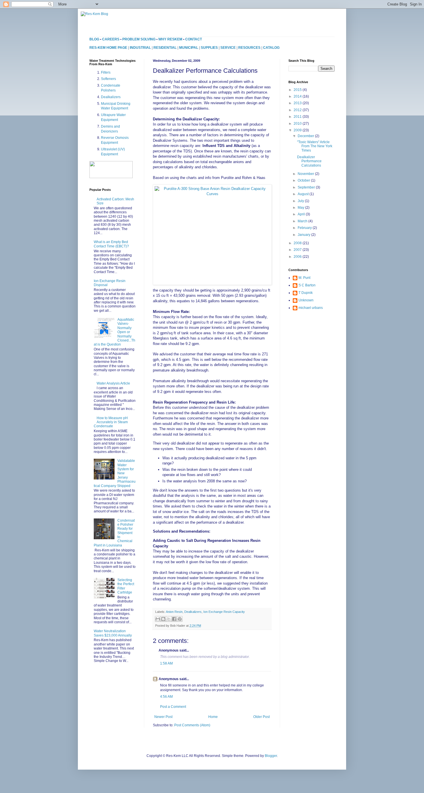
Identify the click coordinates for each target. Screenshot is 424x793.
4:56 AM (166, 697)
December (306, 136)
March (303, 221)
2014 (298, 96)
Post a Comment (173, 707)
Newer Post (163, 717)
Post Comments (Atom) (192, 725)
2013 (298, 103)
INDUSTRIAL (140, 48)
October (304, 180)
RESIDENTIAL (165, 48)
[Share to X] (169, 619)
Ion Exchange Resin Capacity (224, 611)
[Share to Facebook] (174, 619)
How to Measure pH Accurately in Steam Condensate (111, 422)
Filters (105, 72)
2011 (298, 117)
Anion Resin (174, 611)
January (304, 235)
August (303, 194)
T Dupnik (306, 293)
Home (213, 717)
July (301, 201)
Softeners (108, 79)
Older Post (261, 717)
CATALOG (271, 48)
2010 (298, 124)
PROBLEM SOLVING (138, 39)
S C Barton (307, 285)
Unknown (306, 300)
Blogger (271, 756)
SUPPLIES (209, 48)
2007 (298, 250)
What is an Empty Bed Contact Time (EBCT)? (111, 244)
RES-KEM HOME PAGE (108, 48)
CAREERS (110, 39)
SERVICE (228, 48)
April (302, 214)
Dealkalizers (193, 611)
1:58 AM (166, 663)
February (305, 228)
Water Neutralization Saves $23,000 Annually (113, 633)
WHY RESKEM (170, 39)
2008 (298, 243)
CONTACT (193, 39)
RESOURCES (249, 48)
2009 (298, 130)
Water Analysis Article (113, 383)
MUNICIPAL (188, 48)
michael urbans (311, 308)
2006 (298, 257)
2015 (298, 90)
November (306, 174)
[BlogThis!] (163, 619)
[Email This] (158, 619)
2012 (298, 110)
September (307, 187)
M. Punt (304, 278)
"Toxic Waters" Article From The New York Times (314, 146)
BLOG (94, 39)
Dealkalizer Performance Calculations (309, 161)
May (301, 208)
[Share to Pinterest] (180, 619)
